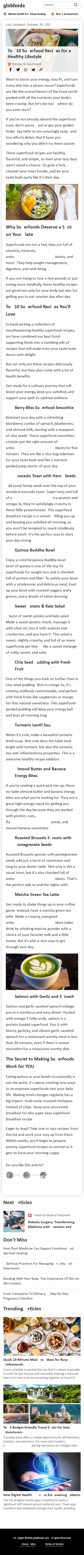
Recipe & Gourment (67, 14)
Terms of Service (54, 1544)
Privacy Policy (28, 1544)
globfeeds (14, 5)
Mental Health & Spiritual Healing (27, 14)
